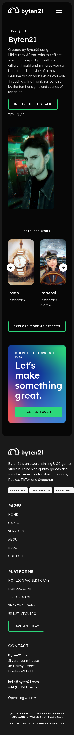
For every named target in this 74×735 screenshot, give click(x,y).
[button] (11, 267)
